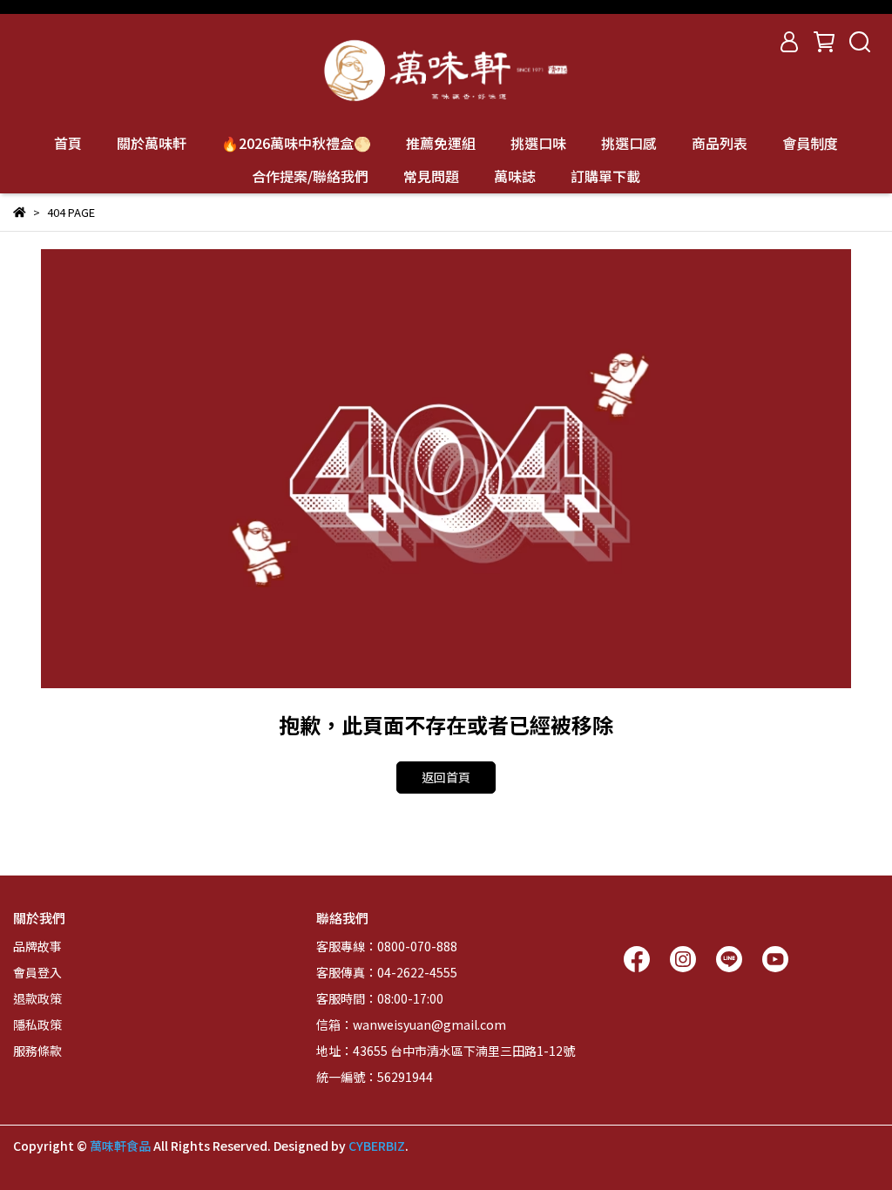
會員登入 (37, 972)
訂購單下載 (605, 176)
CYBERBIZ (376, 1145)
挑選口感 (629, 142)
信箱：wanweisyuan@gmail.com (411, 1024)
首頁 (68, 142)
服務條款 (37, 1050)
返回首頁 (446, 777)
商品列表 (719, 142)
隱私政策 (37, 1024)
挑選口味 (538, 142)
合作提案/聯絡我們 (310, 176)
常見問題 (431, 176)
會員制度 (810, 142)
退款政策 (37, 998)
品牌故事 (37, 946)
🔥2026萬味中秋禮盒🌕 (296, 142)
